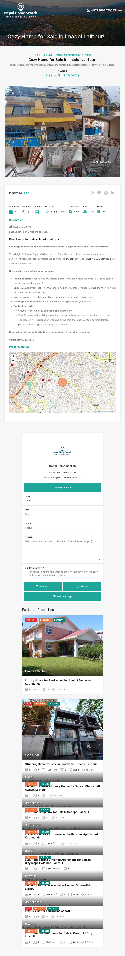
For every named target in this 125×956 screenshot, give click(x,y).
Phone (28, 523)
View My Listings (62, 487)
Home (37, 54)
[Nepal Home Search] (20, 17)
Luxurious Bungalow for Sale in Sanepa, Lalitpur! (57, 812)
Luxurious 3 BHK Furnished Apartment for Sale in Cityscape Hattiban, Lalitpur (58, 861)
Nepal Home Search (62, 466)
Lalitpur (48, 54)
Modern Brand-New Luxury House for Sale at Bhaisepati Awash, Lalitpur (62, 788)
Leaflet (88, 411)
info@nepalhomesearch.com (66, 477)
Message (29, 537)
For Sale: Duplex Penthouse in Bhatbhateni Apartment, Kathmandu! (62, 836)
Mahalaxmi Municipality (68, 54)
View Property (62, 663)
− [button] (13, 360)
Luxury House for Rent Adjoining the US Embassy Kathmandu (58, 682)
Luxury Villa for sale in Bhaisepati (47, 911)
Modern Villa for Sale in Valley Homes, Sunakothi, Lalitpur (58, 887)
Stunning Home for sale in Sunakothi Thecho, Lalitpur (61, 764)
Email (27, 510)
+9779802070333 (103, 10)
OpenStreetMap (100, 411)
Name (27, 496)
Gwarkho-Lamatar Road (98, 259)
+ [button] (13, 356)
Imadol (87, 54)
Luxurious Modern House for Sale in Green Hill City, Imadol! (59, 935)
